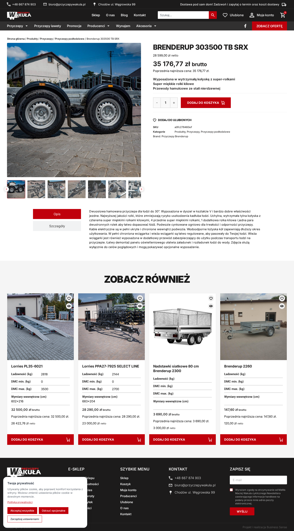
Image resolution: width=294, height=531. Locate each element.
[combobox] (183, 15)
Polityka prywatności (20, 502)
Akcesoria (144, 26)
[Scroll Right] (141, 189)
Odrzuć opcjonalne (53, 510)
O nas (110, 15)
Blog (124, 15)
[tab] (57, 214)
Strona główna (16, 38)
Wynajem (123, 26)
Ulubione (126, 502)
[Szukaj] (213, 15)
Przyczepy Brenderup (175, 136)
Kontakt (140, 15)
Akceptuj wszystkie (22, 510)
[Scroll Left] (6, 189)
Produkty (32, 38)
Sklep (96, 15)
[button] (206, 102)
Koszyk (125, 484)
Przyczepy (15, 26)
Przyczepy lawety (47, 26)
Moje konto (128, 490)
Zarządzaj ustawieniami (24, 519)
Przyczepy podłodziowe (69, 38)
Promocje (74, 26)
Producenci (96, 26)
